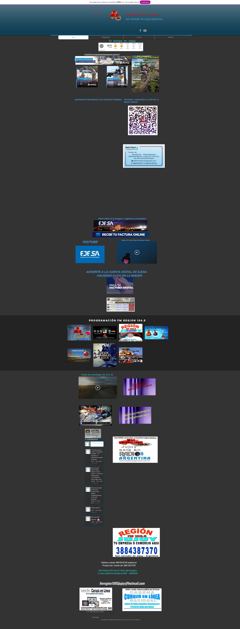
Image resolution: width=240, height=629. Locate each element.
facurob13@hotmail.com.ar (140, 387)
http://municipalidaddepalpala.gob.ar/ (102, 54)
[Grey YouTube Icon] (145, 31)
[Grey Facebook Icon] (140, 31)
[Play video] (137, 252)
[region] (142, 389)
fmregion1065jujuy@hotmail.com (122, 583)
